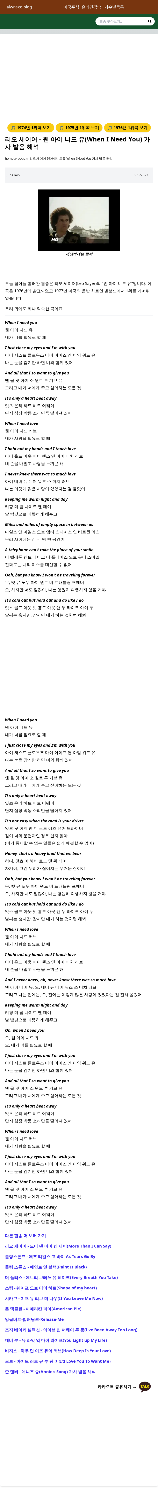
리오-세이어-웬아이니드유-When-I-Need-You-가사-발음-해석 (71, 158)
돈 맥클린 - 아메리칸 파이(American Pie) (43, 1309)
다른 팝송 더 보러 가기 (25, 1235)
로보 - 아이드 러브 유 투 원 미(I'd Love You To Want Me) (58, 1361)
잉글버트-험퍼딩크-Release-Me (34, 1319)
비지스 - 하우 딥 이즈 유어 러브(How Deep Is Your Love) (58, 1350)
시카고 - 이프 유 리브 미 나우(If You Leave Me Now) (54, 1298)
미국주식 (71, 7)
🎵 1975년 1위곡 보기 (79, 127)
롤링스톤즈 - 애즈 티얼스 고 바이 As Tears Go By (50, 1256)
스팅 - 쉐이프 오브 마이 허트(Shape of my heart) (51, 1288)
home (9, 158)
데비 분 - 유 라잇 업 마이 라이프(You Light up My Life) (56, 1340)
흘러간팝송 (91, 7)
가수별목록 (114, 7)
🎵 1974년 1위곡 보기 (31, 127)
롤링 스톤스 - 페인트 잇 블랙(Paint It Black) (46, 1267)
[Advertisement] (79, 78)
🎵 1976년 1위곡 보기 (127, 127)
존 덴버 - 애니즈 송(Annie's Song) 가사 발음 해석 (50, 1371)
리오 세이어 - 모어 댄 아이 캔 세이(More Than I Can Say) (58, 1246)
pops (21, 158)
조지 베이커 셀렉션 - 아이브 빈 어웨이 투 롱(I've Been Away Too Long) (71, 1330)
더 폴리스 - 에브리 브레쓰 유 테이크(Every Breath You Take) (61, 1277)
